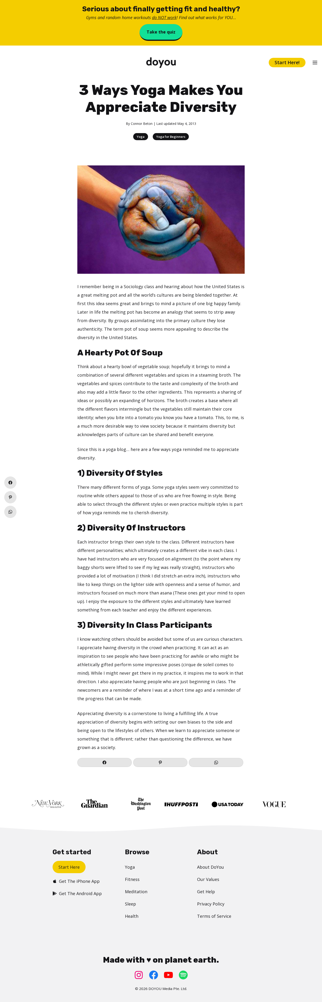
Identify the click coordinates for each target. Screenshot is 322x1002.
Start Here (69, 867)
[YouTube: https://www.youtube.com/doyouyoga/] (168, 975)
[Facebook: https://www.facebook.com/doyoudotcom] (153, 975)
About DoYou (210, 867)
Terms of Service (214, 916)
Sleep (130, 904)
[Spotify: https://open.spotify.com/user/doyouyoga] (183, 975)
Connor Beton (142, 123)
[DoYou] (161, 62)
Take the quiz (161, 32)
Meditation (136, 891)
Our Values (208, 879)
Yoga (140, 137)
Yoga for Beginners (170, 137)
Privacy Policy (210, 904)
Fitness (132, 879)
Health (131, 916)
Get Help (206, 891)
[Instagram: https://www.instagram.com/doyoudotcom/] (138, 975)
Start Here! (287, 62)
